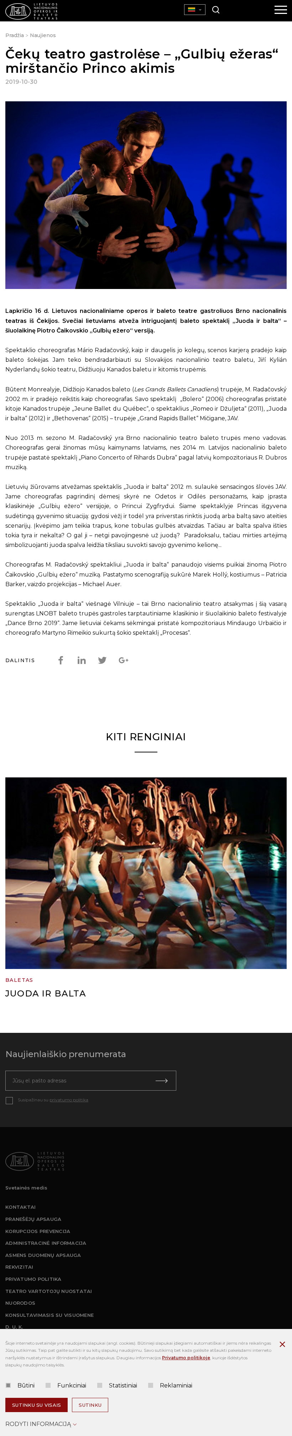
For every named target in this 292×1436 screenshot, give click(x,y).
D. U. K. (14, 1327)
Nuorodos (20, 1303)
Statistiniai (123, 1385)
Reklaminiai (176, 1385)
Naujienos (43, 35)
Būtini (26, 1385)
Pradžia (14, 35)
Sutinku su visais (36, 1405)
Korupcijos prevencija (37, 1231)
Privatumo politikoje (186, 1357)
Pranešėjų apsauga (33, 1219)
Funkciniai (71, 1385)
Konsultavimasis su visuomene (49, 1315)
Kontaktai (20, 1207)
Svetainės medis (26, 1188)
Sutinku (90, 1405)
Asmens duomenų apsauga (43, 1255)
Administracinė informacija (46, 1243)
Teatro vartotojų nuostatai (48, 1291)
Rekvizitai (19, 1267)
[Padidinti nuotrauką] (146, 196)
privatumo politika (68, 1099)
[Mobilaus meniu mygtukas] (281, 10)
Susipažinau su (53, 1099)
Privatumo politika (33, 1279)
